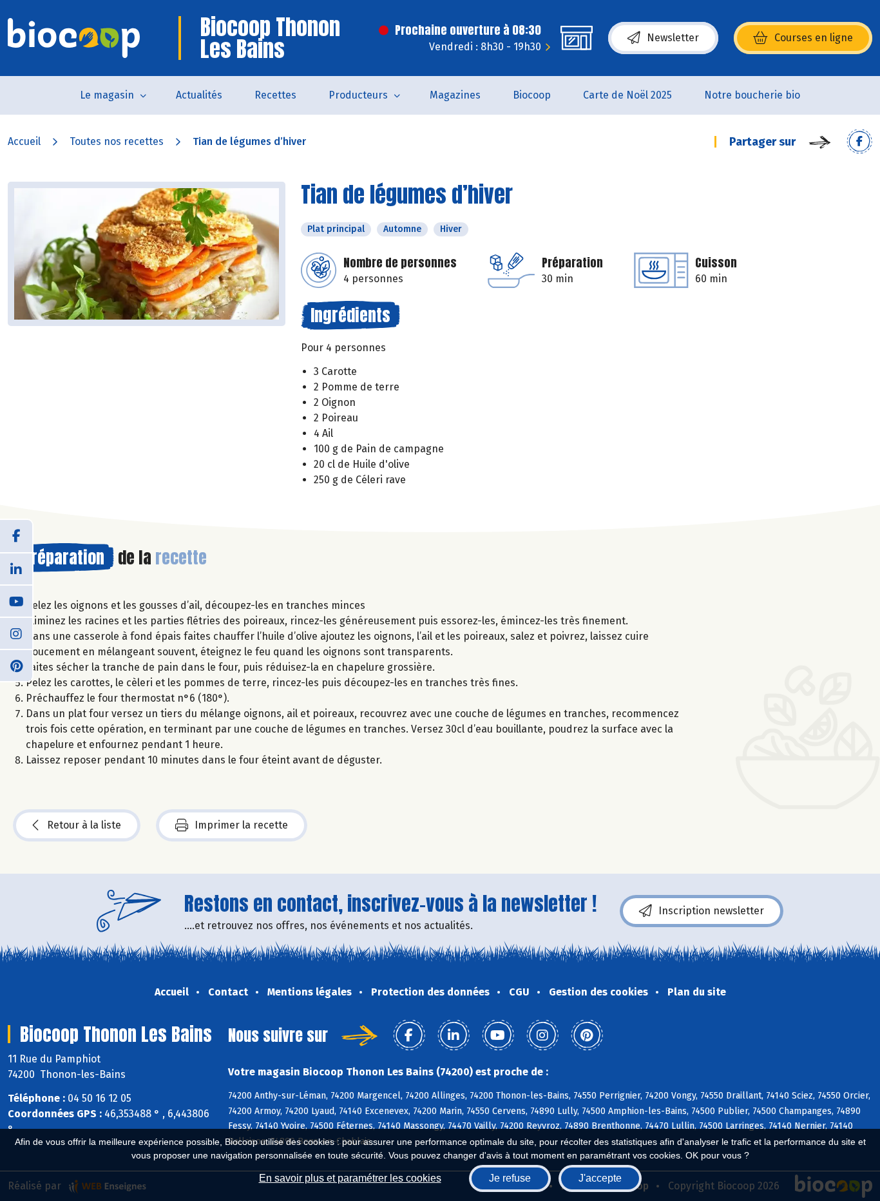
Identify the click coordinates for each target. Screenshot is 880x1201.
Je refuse (510, 1178)
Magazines (455, 95)
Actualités (199, 95)
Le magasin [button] (107, 95)
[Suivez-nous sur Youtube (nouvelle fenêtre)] (16, 600)
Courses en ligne (813, 38)
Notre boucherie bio (752, 95)
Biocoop (532, 95)
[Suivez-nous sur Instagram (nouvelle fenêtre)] (16, 633)
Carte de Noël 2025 (627, 95)
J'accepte (600, 1178)
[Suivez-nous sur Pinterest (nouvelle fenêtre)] (16, 665)
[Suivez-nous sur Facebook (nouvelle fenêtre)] (16, 536)
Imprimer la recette (241, 825)
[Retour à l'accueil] (74, 38)
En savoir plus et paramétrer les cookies (350, 1178)
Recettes (275, 95)
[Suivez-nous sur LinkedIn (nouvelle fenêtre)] (16, 568)
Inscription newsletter (711, 911)
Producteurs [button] (358, 95)
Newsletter (673, 38)
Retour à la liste (84, 825)
